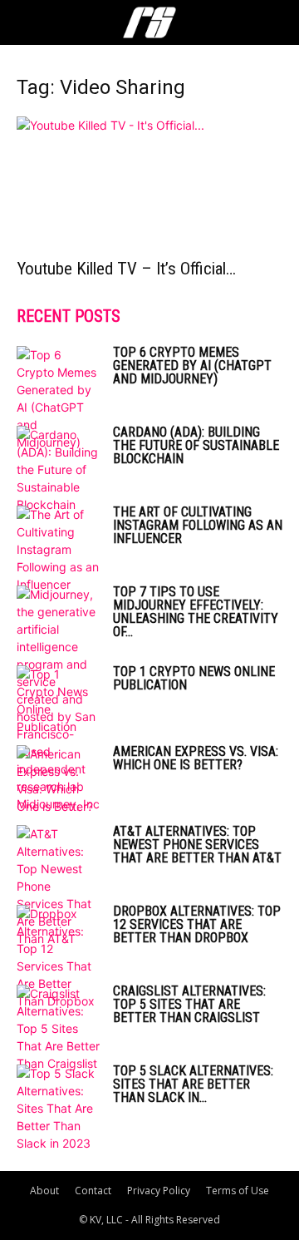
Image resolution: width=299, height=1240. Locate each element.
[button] (28, 22)
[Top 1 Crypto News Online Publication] (58, 700)
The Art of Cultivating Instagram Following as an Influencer (197, 525)
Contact (93, 1190)
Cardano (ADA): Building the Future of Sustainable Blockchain (196, 445)
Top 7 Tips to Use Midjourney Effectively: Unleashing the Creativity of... (195, 612)
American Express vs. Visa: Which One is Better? (195, 758)
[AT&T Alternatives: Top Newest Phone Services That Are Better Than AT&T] (58, 886)
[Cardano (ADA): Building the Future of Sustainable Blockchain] (58, 469)
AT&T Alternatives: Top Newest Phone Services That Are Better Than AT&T (197, 844)
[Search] (275, 22)
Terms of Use (237, 1190)
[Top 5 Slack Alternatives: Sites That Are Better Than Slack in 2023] (58, 1108)
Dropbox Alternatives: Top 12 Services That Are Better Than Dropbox (197, 924)
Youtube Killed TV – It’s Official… (126, 269)
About (44, 1190)
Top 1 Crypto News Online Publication (194, 678)
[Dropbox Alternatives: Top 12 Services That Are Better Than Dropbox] (58, 957)
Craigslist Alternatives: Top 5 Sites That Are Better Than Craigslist (189, 1004)
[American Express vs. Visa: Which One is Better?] (58, 780)
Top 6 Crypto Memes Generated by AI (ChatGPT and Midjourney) (192, 365)
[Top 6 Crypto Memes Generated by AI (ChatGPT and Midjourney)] (58, 398)
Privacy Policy (158, 1190)
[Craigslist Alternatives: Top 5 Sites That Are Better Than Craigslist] (58, 1028)
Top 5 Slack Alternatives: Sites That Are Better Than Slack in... (193, 1084)
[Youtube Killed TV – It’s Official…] (149, 182)
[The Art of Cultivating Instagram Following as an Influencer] (58, 549)
